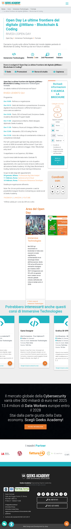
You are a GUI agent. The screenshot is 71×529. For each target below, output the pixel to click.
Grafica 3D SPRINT (28, 331)
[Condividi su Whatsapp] (57, 191)
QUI (23, 93)
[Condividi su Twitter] (57, 186)
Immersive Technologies (21, 9)
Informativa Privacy (10, 507)
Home (3, 9)
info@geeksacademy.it (11, 504)
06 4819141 (53, 500)
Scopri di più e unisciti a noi (29, 368)
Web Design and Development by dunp (35, 526)
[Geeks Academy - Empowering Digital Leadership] (11, 3)
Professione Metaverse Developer (30, 180)
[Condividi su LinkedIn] (63, 186)
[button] (49, 225)
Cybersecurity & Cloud (26, 178)
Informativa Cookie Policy (12, 509)
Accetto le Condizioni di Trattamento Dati (58, 147)
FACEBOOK (8, 198)
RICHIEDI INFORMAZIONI (35, 427)
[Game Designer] (10, 363)
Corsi (9, 9)
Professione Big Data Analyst (29, 175)
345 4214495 (53, 506)
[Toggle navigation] (67, 3)
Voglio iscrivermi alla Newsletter (58, 152)
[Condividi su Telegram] (63, 191)
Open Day (9, 38)
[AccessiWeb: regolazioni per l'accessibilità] (11, 524)
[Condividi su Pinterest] (52, 191)
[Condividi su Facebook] (52, 186)
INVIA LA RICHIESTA (58, 160)
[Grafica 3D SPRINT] (34, 323)
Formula (33, 9)
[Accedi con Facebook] (57, 110)
